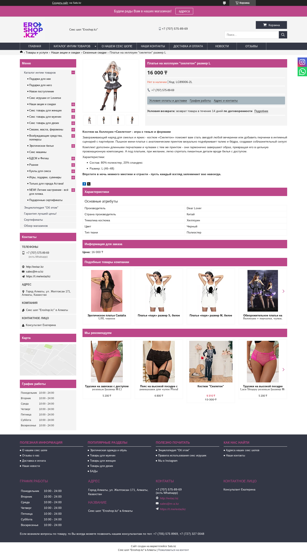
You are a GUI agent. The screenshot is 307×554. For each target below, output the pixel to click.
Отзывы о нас (30, 455)
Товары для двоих (101, 465)
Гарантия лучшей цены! (40, 213)
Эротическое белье (41, 145)
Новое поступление (41, 91)
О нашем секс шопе (117, 46)
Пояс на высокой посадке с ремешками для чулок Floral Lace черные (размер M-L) (159, 388)
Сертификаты (33, 219)
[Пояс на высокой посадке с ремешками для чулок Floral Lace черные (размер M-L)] (158, 362)
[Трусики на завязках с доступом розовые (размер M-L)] (106, 362)
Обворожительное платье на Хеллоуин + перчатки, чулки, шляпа (262, 317)
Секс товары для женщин (45, 110)
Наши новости (31, 465)
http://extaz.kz (35, 266)
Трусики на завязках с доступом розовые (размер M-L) (107, 388)
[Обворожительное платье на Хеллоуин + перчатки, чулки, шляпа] (262, 291)
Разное (33, 164)
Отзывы (251, 46)
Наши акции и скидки (65, 52)
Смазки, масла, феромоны (46, 129)
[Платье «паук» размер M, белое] (210, 291)
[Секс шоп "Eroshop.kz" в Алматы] (32, 40)
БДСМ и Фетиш (39, 158)
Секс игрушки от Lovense (45, 97)
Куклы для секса (40, 171)
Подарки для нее (40, 78)
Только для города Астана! (46, 183)
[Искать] (283, 34)
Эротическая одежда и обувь (108, 450)
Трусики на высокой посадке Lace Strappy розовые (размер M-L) (262, 388)
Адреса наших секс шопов (242, 450)
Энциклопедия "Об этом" (41, 207)
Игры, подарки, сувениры (45, 177)
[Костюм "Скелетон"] (210, 362)
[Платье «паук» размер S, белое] (158, 291)
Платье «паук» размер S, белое (159, 315)
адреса (184, 11)
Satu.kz (172, 546)
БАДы (94, 471)
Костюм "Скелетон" (211, 386)
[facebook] (84, 184)
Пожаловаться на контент (173, 550)
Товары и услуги (37, 52)
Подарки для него (40, 85)
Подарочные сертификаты (45, 200)
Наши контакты (153, 46)
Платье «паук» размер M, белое (211, 315)
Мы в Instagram (168, 460)
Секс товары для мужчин (45, 116)
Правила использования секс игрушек (182, 455)
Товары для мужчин (102, 455)
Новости (222, 46)
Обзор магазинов (36, 225)
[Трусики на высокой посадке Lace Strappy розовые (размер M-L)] (262, 362)
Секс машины (37, 152)
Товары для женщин (103, 460)
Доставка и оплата (188, 46)
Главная (34, 46)
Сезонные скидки (95, 52)
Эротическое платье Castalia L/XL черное (107, 317)
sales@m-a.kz (34, 271)
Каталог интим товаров (72, 46)
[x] (88, 184)
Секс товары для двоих (44, 123)
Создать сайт (60, 2)
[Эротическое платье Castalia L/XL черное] (106, 291)
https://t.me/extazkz (38, 276)
